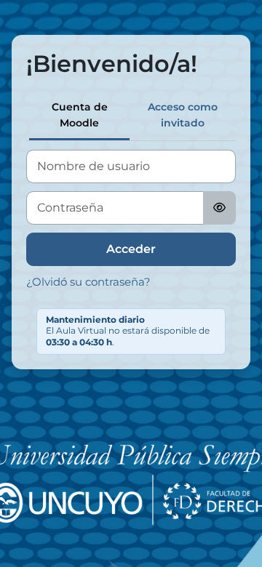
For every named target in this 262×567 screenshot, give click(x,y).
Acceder (131, 249)
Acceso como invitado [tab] (183, 114)
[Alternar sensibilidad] (219, 208)
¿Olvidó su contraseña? (88, 282)
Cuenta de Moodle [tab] (80, 114)
